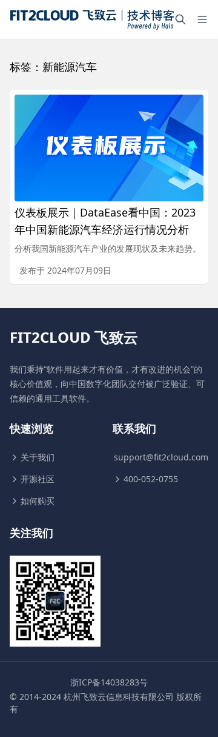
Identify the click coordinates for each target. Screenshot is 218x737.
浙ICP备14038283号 (109, 682)
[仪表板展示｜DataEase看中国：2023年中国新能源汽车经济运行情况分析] (109, 148)
